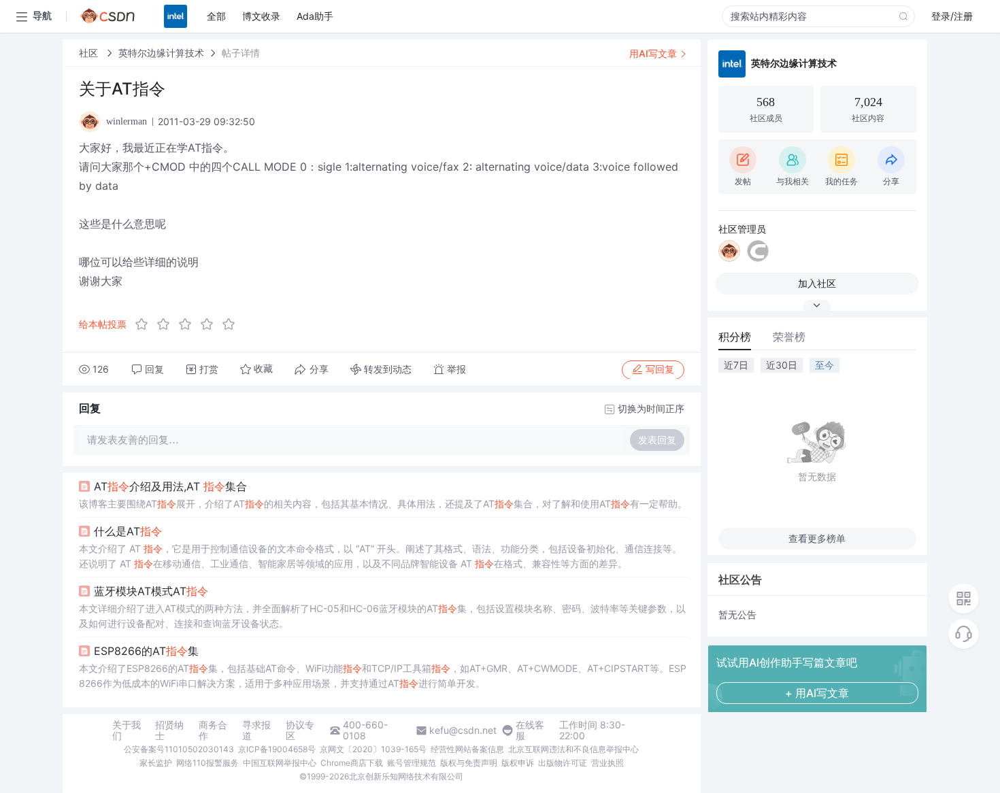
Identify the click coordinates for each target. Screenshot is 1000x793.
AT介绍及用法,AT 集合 (170, 486)
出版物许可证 (562, 763)
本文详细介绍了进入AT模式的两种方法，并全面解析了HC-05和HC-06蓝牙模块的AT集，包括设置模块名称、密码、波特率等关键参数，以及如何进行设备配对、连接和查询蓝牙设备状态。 (382, 616)
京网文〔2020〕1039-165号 (373, 749)
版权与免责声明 (468, 763)
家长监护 (155, 763)
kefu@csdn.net (463, 730)
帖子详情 (241, 52)
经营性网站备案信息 (467, 749)
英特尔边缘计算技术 (161, 52)
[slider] (189, 324)
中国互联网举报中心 (279, 763)
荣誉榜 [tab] (789, 336)
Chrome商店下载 (351, 763)
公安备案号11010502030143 (179, 749)
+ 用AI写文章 (817, 693)
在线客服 (530, 730)
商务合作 (213, 730)
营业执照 (607, 763)
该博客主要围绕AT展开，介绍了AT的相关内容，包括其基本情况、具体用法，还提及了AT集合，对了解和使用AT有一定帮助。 (383, 503)
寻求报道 (256, 730)
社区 (90, 52)
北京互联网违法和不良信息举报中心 (573, 749)
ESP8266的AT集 (146, 651)
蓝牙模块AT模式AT (151, 591)
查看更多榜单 (817, 538)
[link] (90, 52)
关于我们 (126, 730)
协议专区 (300, 730)
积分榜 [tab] (734, 336)
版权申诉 (517, 763)
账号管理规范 (411, 763)
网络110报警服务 (207, 763)
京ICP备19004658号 (277, 749)
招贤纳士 (169, 730)
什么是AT (128, 531)
